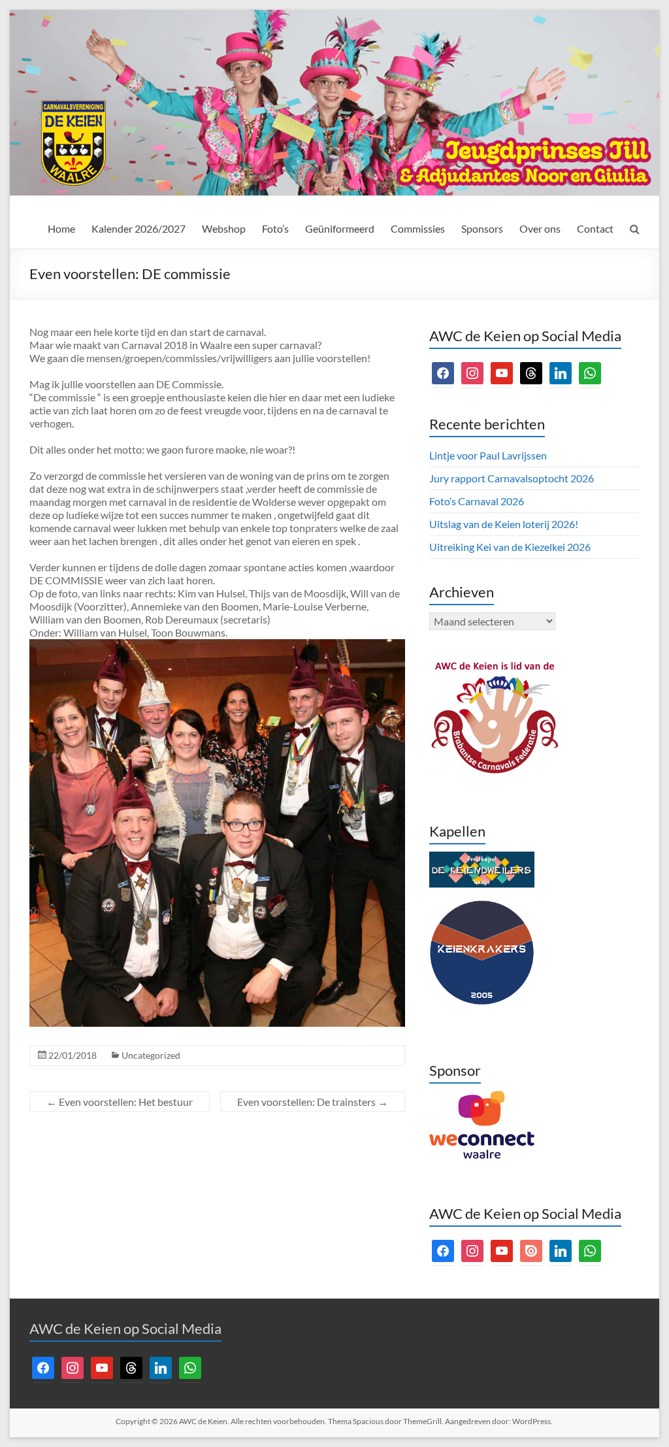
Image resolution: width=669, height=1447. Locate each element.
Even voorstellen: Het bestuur (119, 1101)
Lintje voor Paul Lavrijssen (488, 455)
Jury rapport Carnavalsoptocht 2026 (511, 478)
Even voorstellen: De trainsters (312, 1101)
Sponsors (482, 228)
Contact (595, 228)
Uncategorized (151, 1055)
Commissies (418, 228)
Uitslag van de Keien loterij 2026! (503, 524)
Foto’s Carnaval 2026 (476, 501)
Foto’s (275, 228)
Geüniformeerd (339, 228)
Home (61, 228)
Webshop (224, 228)
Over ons (540, 228)
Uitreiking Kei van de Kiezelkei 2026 (510, 547)
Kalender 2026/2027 (138, 228)
